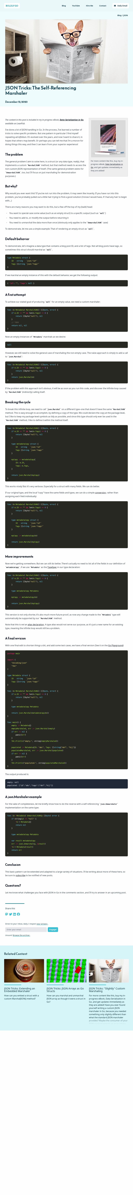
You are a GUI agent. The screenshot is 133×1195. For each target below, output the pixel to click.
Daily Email (122, 5)
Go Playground (115, 645)
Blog (64, 5)
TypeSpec (52, 567)
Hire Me (89, 5)
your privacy (42, 924)
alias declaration (36, 624)
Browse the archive (21, 935)
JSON (125, 15)
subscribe (20, 875)
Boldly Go (12, 5)
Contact (102, 5)
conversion (100, 492)
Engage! (52, 929)
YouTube (76, 5)
